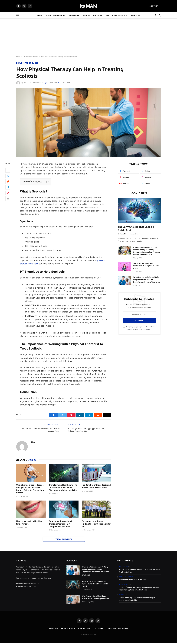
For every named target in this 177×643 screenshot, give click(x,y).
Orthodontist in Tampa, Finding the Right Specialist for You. (96, 524)
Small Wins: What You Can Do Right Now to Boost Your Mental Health (95, 583)
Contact (154, 6)
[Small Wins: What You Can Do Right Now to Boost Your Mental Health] (73, 584)
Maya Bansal (124, 584)
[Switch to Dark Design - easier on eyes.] (155, 15)
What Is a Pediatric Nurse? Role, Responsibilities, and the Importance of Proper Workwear (146, 279)
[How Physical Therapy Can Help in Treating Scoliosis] (88, 122)
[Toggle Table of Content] (46, 182)
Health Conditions (92, 15)
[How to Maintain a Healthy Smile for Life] (31, 509)
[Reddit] (7, 181)
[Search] (159, 15)
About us (135, 15)
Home (39, 15)
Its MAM (123, 234)
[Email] (7, 198)
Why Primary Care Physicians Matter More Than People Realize (95, 597)
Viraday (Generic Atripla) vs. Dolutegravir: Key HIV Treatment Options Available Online (139, 588)
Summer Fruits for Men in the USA (132, 580)
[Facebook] (7, 170)
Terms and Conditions (117, 628)
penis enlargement (126, 577)
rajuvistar (123, 566)
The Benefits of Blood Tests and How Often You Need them (96, 486)
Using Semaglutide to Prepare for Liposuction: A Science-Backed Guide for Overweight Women (30, 489)
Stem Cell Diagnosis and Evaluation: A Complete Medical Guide (146, 265)
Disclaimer (98, 628)
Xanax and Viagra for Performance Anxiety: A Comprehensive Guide (137, 598)
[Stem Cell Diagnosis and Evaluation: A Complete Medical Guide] (124, 266)
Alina (25, 83)
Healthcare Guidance (116, 15)
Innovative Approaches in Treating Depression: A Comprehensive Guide (61, 524)
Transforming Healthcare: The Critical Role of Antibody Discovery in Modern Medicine (63, 488)
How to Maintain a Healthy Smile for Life (29, 522)
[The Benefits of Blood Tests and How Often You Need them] (96, 473)
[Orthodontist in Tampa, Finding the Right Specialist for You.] (96, 509)
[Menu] (17, 15)
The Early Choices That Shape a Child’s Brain (136, 228)
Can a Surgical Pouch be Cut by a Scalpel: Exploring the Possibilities (140, 570)
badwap (122, 595)
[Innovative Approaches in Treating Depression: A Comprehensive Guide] (63, 509)
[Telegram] (7, 187)
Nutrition (74, 15)
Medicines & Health (55, 15)
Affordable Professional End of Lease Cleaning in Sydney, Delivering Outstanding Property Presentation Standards (146, 251)
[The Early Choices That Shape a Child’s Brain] (139, 210)
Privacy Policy (138, 329)
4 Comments (52, 83)
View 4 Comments (64, 539)
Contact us (84, 628)
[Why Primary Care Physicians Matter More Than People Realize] (73, 599)
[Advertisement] (88, 36)
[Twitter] (7, 175)
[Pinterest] (7, 192)
